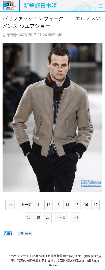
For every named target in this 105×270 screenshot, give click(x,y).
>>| (75, 217)
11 (39, 205)
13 (58, 205)
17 (95, 205)
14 (67, 205)
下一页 (60, 217)
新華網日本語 (40, 6)
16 (86, 205)
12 (48, 205)
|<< (10, 205)
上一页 (26, 205)
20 (47, 217)
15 (76, 205)
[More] (25, 233)
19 (38, 217)
